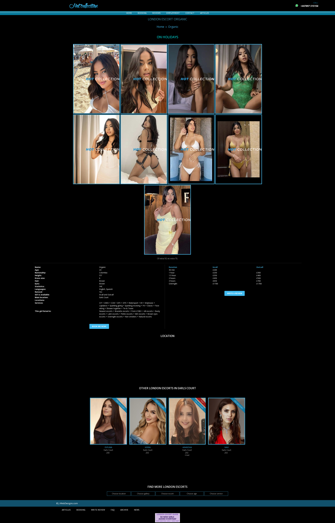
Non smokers (130, 316)
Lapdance (103, 305)
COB (113, 303)
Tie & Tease (128, 308)
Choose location (119, 493)
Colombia (103, 272)
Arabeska (187, 447)
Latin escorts (113, 314)
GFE (119, 303)
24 (100, 270)
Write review (98, 509)
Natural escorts (145, 316)
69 (141, 303)
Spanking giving (116, 305)
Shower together (114, 308)
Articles (204, 13)
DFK (124, 303)
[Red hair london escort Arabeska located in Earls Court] (187, 421)
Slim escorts (140, 314)
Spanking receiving (132, 305)
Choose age (192, 493)
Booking (142, 13)
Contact (189, 13)
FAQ (113, 509)
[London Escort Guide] (167, 521)
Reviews (156, 13)
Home (129, 13)
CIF (100, 303)
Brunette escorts (122, 311)
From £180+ (136, 311)
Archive (124, 509)
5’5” (100, 275)
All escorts (148, 311)
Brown (102, 281)
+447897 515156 (309, 5)
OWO (106, 303)
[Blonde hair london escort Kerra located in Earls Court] (147, 421)
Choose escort (167, 493)
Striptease (149, 303)
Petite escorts (127, 314)
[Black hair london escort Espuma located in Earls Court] (108, 421)
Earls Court (103, 297)
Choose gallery (143, 493)
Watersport (133, 303)
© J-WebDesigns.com (67, 503)
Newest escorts (106, 311)
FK (144, 305)
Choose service (216, 493)
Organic (173, 27)
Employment (173, 13)
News (136, 509)
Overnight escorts (115, 316)
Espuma (108, 447)
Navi (226, 447)
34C (100, 286)
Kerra (148, 447)
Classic (150, 305)
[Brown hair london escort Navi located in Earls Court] (226, 421)
